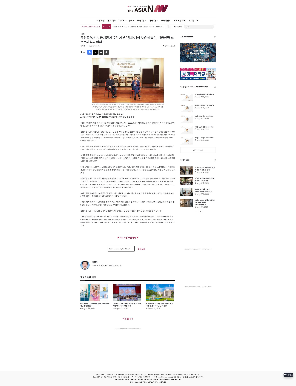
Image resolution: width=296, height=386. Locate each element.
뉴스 (131, 20)
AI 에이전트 (166, 20)
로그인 (191, 20)
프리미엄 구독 (179, 20)
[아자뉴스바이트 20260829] (186, 97)
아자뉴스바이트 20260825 (204, 138)
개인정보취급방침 (164, 379)
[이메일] (101, 52)
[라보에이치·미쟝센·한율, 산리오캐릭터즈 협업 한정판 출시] (95, 292)
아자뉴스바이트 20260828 (204, 105)
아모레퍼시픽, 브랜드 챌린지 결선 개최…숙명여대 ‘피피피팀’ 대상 (127, 304)
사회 (83, 34)
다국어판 (152, 20)
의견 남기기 (128, 318)
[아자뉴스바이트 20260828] (186, 108)
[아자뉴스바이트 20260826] (186, 130)
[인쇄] (106, 52)
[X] (95, 52)
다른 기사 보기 (198, 150)
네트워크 (133, 379)
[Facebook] (89, 52)
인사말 (127, 379)
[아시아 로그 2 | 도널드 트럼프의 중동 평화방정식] (186, 192)
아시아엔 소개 (119, 379)
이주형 (82, 46)
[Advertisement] (127, 346)
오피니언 (141, 20)
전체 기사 (112, 20)
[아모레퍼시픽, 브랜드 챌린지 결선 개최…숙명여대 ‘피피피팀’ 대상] (127, 292)
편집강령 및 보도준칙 (144, 379)
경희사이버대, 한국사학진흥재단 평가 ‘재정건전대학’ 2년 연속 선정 (159, 304)
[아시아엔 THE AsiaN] (148, 8)
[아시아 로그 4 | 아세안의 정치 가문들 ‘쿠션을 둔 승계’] (186, 170)
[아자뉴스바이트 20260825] (186, 141)
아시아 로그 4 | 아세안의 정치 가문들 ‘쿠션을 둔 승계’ (205, 168)
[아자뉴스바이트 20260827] (186, 119)
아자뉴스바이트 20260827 (204, 116)
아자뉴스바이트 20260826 (204, 127)
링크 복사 (141, 249)
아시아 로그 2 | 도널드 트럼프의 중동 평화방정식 (203, 190)
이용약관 (155, 379)
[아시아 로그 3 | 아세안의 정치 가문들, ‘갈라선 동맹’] (186, 181)
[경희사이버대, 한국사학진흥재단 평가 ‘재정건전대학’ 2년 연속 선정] (160, 292)
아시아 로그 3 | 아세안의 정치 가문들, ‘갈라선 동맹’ (204, 179)
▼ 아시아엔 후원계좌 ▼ (127, 237)
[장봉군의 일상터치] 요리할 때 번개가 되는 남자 (129, 26)
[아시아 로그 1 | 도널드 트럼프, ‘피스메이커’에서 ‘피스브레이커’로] (186, 203)
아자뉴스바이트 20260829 (204, 94)
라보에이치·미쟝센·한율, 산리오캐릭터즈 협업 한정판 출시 (95, 304)
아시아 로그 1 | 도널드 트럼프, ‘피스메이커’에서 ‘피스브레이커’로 (204, 202)
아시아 (121, 20)
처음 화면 (101, 20)
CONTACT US (176, 379)
